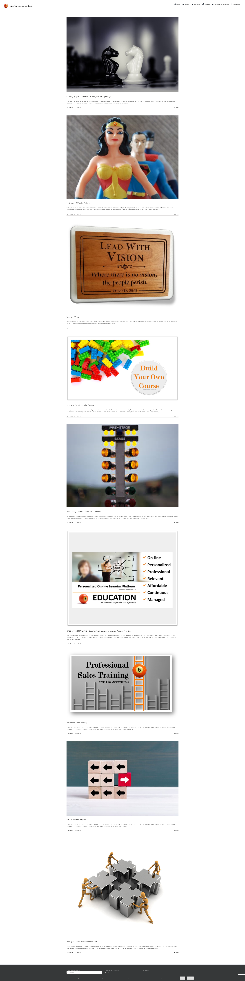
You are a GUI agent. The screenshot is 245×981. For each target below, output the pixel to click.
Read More (176, 107)
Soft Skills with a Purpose (76, 820)
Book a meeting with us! (112, 970)
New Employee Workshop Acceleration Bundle (84, 511)
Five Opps (70, 107)
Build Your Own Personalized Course (81, 405)
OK (182, 978)
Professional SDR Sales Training (78, 203)
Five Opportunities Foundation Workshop (82, 942)
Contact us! (146, 970)
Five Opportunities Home (73, 970)
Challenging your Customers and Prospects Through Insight (89, 96)
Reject (190, 978)
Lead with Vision (73, 317)
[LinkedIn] (105, 972)
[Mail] (108, 972)
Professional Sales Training (77, 723)
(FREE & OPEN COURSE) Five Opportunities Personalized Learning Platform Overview (99, 631)
